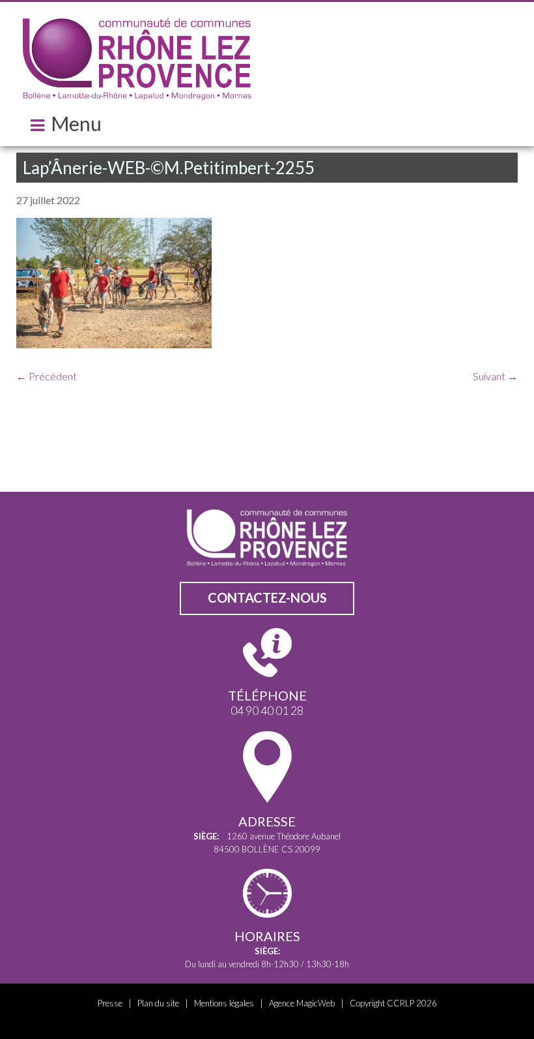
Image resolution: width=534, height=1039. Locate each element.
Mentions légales (224, 1003)
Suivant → (495, 376)
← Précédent (46, 376)
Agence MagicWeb (302, 1003)
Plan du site (158, 1003)
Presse (110, 1003)
